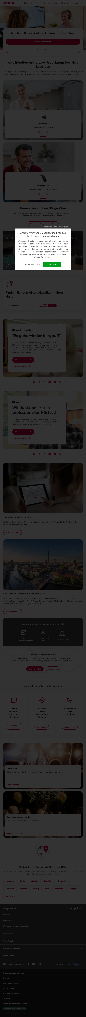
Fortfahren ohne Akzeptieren (55, 227)
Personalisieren (32, 264)
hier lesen (48, 257)
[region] (43, 249)
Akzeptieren (52, 264)
